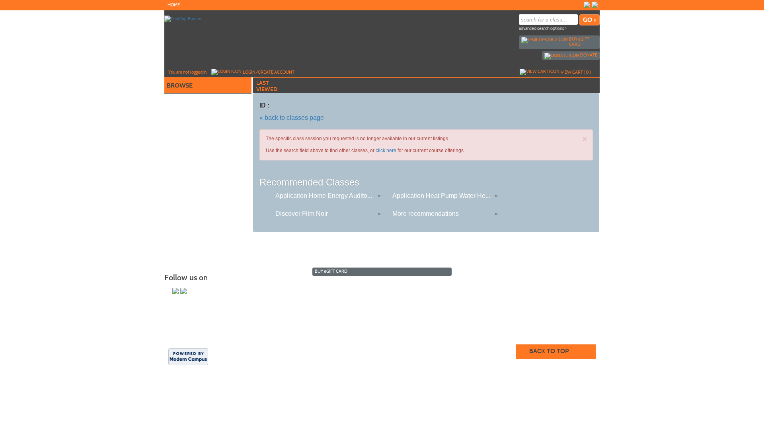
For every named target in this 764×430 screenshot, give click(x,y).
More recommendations (425, 213)
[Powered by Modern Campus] (188, 356)
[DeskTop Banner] (182, 18)
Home (174, 5)
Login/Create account (268, 72)
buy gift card (579, 41)
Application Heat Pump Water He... (441, 195)
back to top (549, 351)
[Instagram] (587, 5)
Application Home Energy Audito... (323, 195)
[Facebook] (595, 5)
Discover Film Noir (301, 213)
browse (180, 85)
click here (386, 150)
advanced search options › (543, 28)
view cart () (576, 72)
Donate (588, 55)
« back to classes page (291, 117)
